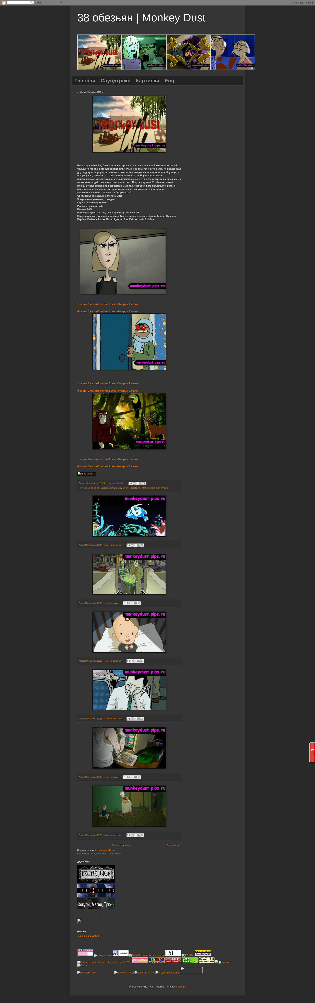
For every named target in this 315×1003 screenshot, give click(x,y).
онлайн (113, 488)
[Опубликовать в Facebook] (141, 483)
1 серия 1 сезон (87, 304)
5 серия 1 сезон (108, 311)
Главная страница (121, 845)
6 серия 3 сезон (128, 466)
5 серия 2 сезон (108, 390)
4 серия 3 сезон (87, 466)
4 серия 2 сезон (87, 390)
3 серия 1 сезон (128, 304)
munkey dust (162, 488)
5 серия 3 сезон (108, 466)
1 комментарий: (116, 483)
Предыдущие (173, 845)
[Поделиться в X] (137, 483)
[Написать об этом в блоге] (134, 483)
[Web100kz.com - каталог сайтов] (147, 955)
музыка (104, 488)
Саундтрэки (124, 488)
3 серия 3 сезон (128, 459)
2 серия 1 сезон (108, 304)
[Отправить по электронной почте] (130, 483)
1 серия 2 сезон (87, 383)
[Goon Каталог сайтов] (121, 955)
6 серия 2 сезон (128, 390)
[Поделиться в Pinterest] (144, 483)
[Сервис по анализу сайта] (173, 955)
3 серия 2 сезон (128, 383)
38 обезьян (94, 488)
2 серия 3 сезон (108, 459)
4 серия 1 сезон (87, 311)
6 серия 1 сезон (128, 311)
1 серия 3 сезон (87, 459)
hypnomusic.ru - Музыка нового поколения (99, 853)
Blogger (182, 986)
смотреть (136, 488)
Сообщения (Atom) (105, 850)
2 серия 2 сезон (108, 383)
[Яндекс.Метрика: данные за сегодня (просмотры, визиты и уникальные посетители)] (87, 972)
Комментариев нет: (113, 545)
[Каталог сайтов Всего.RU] (207, 962)
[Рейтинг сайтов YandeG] (103, 955)
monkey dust (148, 488)
